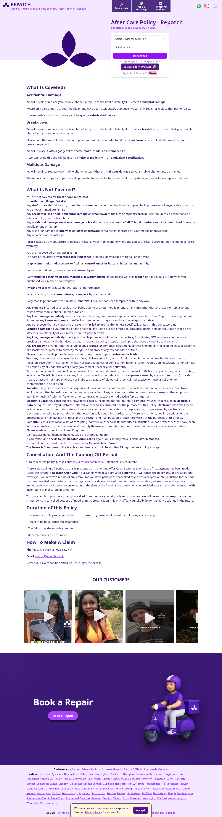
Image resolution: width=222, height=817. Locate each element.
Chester (107, 779)
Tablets (86, 769)
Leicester (39, 788)
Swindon (96, 798)
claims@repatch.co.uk (90, 462)
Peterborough (70, 793)
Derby (169, 779)
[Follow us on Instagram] (207, 6)
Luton (70, 788)
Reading (121, 793)
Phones (76, 769)
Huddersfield (152, 783)
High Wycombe (135, 783)
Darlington (159, 779)
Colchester (134, 779)
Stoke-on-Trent (55, 798)
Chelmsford (79, 779)
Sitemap (170, 812)
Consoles (106, 769)
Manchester (95, 788)
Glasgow (63, 783)
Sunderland (72, 798)
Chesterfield (120, 779)
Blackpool (128, 774)
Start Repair (140, 55)
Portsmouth (98, 793)
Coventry (146, 779)
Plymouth (84, 793)
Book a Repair (63, 716)
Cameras (163, 769)
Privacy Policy (93, 812)
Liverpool (60, 788)
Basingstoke (71, 774)
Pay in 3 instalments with (135, 73)
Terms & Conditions (69, 812)
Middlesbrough (124, 788)
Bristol (179, 774)
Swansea (85, 798)
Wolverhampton (177, 798)
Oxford (56, 793)
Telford (117, 798)
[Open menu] (215, 6)
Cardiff (58, 779)
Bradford (158, 774)
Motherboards (148, 769)
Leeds (29, 788)
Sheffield (147, 793)
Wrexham (45, 803)
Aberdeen (45, 774)
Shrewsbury (160, 793)
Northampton (184, 788)
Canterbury (46, 779)
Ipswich (184, 783)
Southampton (185, 793)
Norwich (31, 793)
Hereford (120, 783)
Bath (82, 774)
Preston (111, 793)
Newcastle (158, 788)
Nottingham (44, 793)
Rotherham (133, 793)
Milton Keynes (143, 788)
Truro (126, 798)
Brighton (170, 774)
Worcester (32, 803)
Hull (164, 783)
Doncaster (181, 779)
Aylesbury (57, 774)
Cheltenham (94, 779)
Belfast (90, 774)
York (54, 803)
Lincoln (50, 788)
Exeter (53, 783)
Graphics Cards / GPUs (126, 769)
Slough (172, 793)
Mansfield (108, 788)
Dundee (30, 783)
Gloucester (76, 783)
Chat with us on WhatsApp (138, 66)
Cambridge (32, 779)
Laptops (95, 769)
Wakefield (136, 798)
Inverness (173, 783)
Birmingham (102, 774)
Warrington (149, 798)
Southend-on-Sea (36, 798)
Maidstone (81, 788)
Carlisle (67, 779)
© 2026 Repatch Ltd (153, 812)
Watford (162, 798)
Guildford (108, 783)
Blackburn (116, 774)
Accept (140, 810)
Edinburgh (43, 783)
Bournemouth (144, 774)
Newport (170, 788)
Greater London (92, 783)
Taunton (107, 798)
